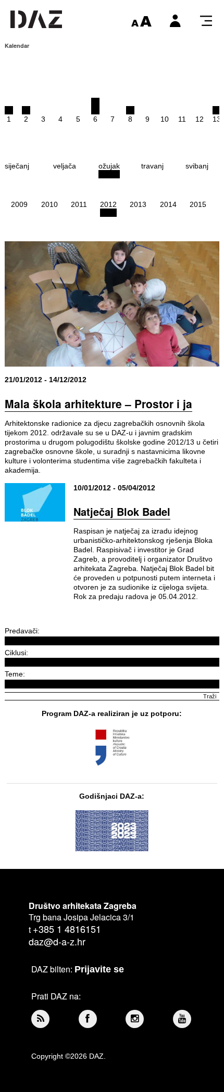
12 (199, 119)
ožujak (109, 166)
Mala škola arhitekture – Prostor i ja (98, 403)
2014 (168, 204)
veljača (64, 166)
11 (182, 119)
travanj (152, 166)
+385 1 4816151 (67, 928)
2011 (79, 204)
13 (217, 119)
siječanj (17, 166)
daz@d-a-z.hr (57, 941)
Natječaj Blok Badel (121, 511)
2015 (198, 204)
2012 (108, 204)
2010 (49, 204)
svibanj (196, 166)
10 (164, 119)
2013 (138, 204)
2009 (19, 204)
